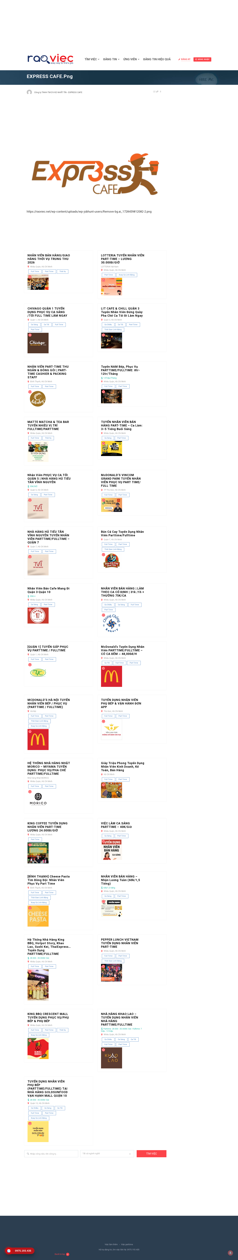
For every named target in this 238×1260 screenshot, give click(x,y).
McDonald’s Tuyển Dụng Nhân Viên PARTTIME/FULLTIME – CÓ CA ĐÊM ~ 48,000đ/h (122, 650)
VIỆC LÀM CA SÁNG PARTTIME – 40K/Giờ (116, 825)
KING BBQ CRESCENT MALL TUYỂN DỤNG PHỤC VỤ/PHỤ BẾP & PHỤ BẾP (48, 1017)
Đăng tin (110, 59)
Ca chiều (108, 325)
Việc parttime (127, 1244)
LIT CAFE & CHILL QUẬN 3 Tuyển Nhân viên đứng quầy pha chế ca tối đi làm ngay (122, 312)
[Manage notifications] (230, 1252)
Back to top (60, 1254)
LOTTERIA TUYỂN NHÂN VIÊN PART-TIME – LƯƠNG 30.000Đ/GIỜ (122, 259)
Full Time (35, 271)
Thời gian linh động (113, 330)
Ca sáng (34, 325)
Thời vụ (62, 271)
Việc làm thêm (111, 1244)
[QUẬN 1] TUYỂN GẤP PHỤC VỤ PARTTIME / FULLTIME (48, 648)
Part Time (49, 271)
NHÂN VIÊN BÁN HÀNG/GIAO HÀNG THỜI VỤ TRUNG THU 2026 (49, 259)
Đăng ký (185, 59)
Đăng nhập (204, 59)
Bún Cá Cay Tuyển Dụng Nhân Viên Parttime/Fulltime (122, 533)
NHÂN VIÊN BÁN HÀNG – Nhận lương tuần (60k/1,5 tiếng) (120, 880)
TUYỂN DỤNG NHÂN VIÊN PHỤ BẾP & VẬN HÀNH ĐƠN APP (121, 703)
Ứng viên (130, 59)
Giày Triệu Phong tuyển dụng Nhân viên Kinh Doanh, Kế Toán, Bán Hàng (122, 766)
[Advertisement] (119, 24)
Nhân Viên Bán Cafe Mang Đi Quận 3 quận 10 (49, 590)
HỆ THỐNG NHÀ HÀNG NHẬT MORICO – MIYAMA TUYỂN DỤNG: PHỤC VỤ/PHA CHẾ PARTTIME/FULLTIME (49, 768)
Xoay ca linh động (127, 275)
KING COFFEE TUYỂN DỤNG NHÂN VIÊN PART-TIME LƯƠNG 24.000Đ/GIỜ (48, 827)
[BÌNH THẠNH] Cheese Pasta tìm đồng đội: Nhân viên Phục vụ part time (49, 880)
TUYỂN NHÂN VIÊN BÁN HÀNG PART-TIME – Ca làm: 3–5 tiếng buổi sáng (122, 425)
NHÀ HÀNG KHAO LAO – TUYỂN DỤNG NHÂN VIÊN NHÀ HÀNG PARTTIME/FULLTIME (119, 1019)
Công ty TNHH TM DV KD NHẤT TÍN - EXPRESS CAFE (58, 92)
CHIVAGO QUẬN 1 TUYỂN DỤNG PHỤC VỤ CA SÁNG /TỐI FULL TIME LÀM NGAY (47, 312)
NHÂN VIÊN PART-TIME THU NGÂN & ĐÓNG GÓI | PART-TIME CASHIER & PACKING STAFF (48, 372)
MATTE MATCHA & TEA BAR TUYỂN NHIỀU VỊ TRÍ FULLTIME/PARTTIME (48, 425)
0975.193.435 (133, 1250)
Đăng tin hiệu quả (157, 59)
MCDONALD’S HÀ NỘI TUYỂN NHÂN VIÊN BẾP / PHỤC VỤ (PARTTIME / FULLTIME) (49, 703)
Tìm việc (91, 59)
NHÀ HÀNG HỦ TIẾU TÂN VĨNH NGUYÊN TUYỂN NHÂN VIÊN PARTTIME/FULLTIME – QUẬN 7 (49, 537)
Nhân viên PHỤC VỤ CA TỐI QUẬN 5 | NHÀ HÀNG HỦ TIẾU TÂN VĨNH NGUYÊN (49, 478)
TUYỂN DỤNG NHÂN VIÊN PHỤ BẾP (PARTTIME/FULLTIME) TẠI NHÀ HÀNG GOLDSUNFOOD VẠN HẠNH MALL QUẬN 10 (48, 1088)
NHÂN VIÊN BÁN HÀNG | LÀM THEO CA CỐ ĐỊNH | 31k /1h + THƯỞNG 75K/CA (122, 592)
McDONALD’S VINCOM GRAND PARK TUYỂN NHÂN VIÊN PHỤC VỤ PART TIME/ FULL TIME (121, 480)
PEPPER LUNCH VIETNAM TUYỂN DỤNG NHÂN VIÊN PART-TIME (120, 943)
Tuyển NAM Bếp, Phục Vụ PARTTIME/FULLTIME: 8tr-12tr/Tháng (120, 370)
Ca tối (46, 325)
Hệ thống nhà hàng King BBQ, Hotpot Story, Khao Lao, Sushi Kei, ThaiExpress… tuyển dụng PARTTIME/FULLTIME (49, 947)
